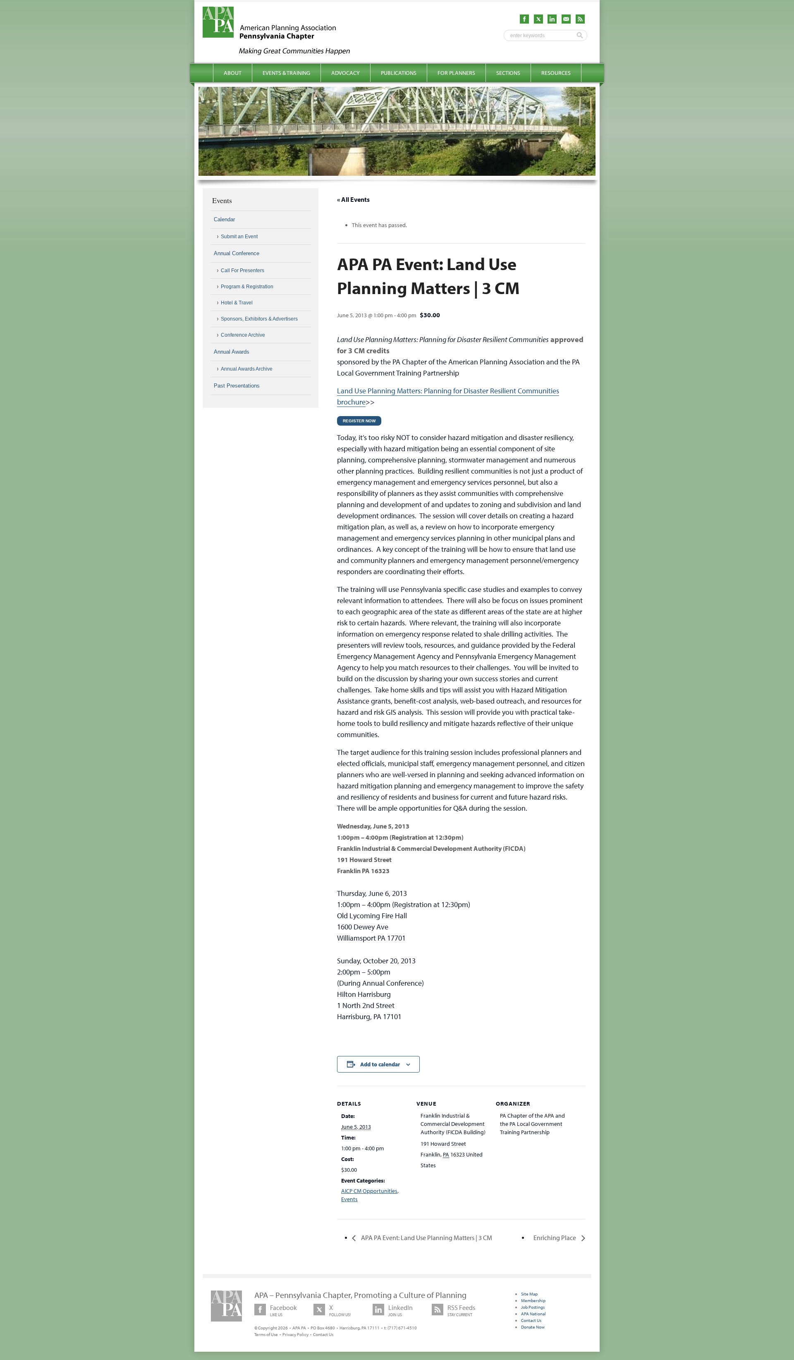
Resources (556, 73)
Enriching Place (555, 1237)
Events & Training (286, 73)
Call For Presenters (242, 270)
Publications (398, 73)
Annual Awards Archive (247, 369)
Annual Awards (231, 352)
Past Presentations (237, 386)
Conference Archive (243, 335)
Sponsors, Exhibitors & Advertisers (259, 319)
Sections (508, 73)
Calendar (224, 219)
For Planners (456, 73)
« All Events (353, 199)
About (233, 73)
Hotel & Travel (237, 303)
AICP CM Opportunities (369, 1191)
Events (349, 1199)
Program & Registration (247, 287)
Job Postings (533, 1307)
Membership (533, 1300)
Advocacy (345, 73)
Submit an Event (239, 236)
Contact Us (323, 1334)
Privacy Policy (295, 1334)
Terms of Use (266, 1334)
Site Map (529, 1294)
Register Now (359, 421)
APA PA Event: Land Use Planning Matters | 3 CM (426, 1237)
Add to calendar (380, 1064)
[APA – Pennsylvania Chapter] (284, 52)
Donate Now (533, 1327)
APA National (533, 1314)
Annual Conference (236, 253)
